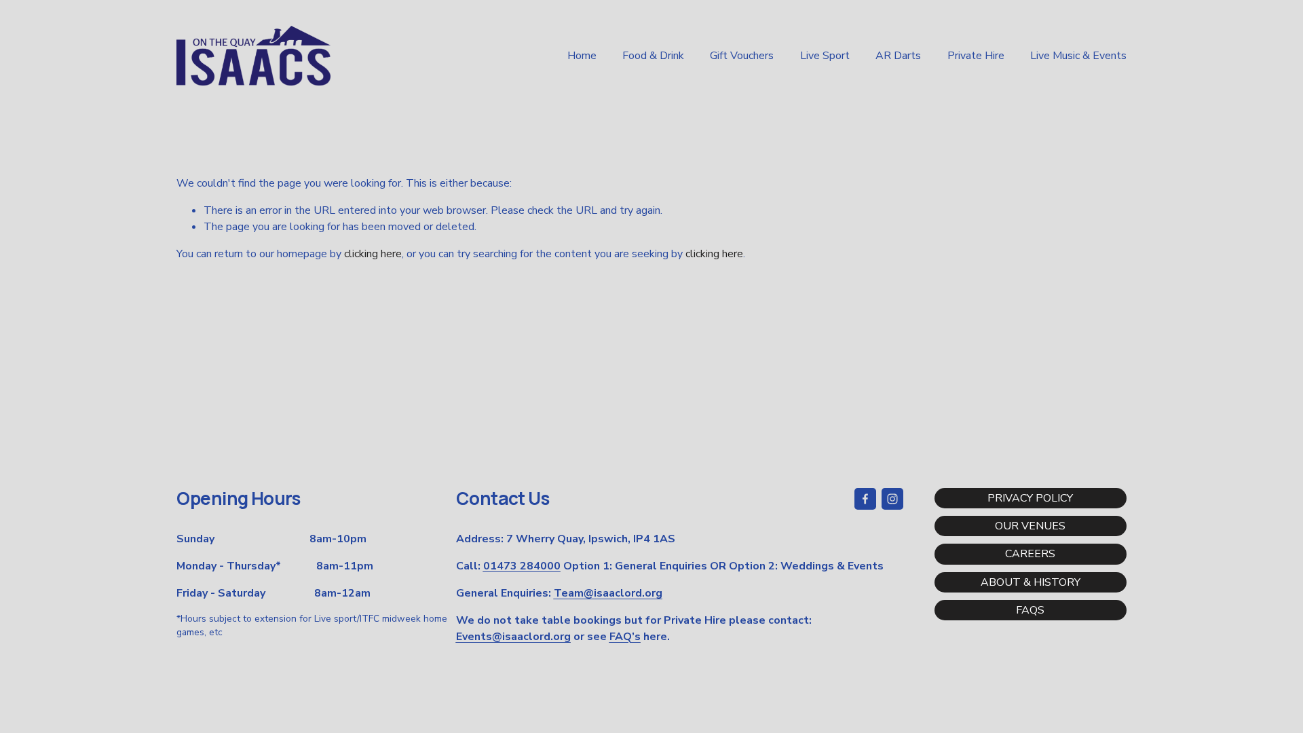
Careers (1030, 553)
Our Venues (1030, 526)
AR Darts (898, 55)
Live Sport (825, 55)
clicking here (373, 253)
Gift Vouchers (742, 55)
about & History (1030, 582)
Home (582, 55)
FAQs (1030, 610)
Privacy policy (1030, 498)
